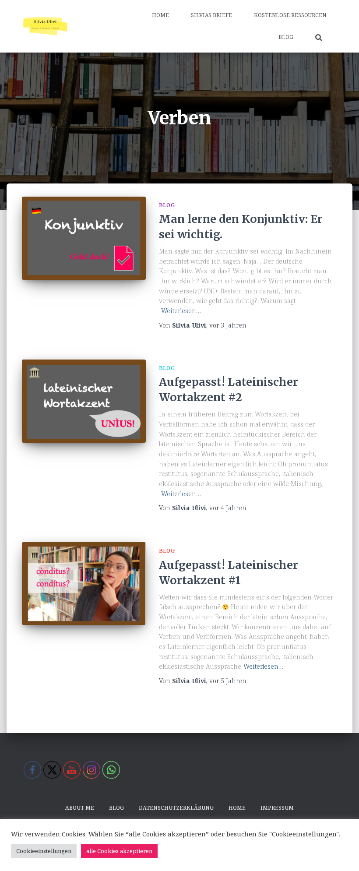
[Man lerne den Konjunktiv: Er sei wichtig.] (84, 238)
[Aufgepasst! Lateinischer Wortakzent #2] (84, 401)
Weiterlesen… (181, 311)
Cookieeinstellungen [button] (43, 851)
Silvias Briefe (211, 15)
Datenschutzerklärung (176, 807)
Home (160, 15)
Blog (285, 37)
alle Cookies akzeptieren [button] (119, 851)
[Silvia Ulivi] (45, 26)
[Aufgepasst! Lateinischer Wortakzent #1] (84, 583)
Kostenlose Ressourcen (290, 15)
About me (79, 807)
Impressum (277, 807)
